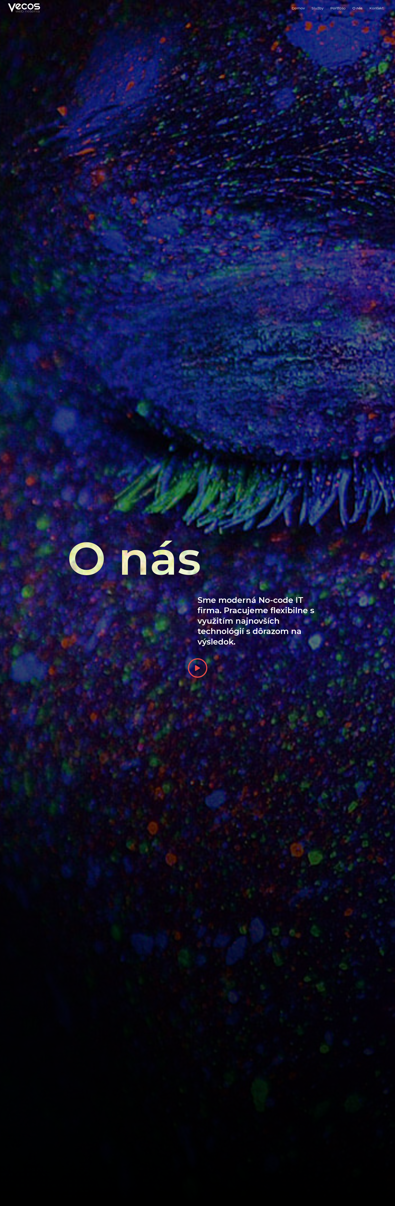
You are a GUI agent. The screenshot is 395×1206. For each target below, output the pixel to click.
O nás (357, 8)
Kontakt (376, 8)
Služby (317, 8)
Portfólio (338, 8)
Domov (298, 8)
